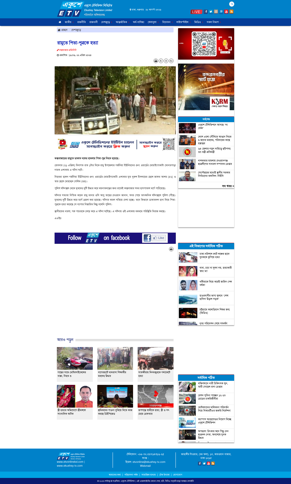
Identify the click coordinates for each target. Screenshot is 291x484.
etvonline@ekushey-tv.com (149, 462)
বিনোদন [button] (166, 22)
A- (161, 60)
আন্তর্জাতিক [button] (122, 22)
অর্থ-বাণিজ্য (138, 22)
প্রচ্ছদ (63, 30)
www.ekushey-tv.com (70, 466)
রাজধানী (93, 22)
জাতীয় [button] (68, 22)
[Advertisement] (115, 299)
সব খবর (227, 186)
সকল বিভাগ (213, 22)
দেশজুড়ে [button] (106, 22)
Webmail (145, 466)
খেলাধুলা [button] (152, 22)
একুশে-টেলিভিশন (128, 481)
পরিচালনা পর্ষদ (131, 474)
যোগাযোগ (177, 474)
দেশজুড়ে (76, 30)
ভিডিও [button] (198, 22)
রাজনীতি (81, 22)
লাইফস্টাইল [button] (182, 22)
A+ (171, 60)
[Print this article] (156, 60)
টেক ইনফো (164, 474)
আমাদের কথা (115, 474)
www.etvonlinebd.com (70, 462)
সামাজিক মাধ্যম (149, 474)
